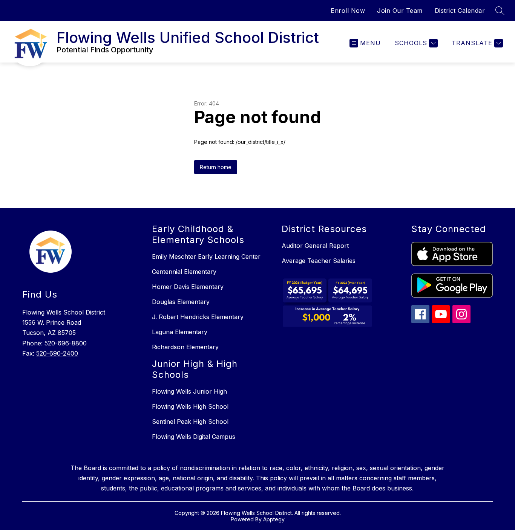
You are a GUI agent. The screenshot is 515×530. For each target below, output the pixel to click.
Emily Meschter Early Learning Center (206, 256)
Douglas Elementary (181, 301)
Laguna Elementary (179, 332)
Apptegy (274, 519)
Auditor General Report (315, 245)
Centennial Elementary (184, 271)
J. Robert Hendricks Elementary (198, 317)
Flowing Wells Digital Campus (193, 436)
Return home (215, 167)
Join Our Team (400, 10)
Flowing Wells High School (190, 406)
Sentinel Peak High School (190, 421)
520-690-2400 (57, 353)
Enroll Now (348, 10)
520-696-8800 (65, 343)
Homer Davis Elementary (188, 286)
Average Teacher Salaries (319, 260)
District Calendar (460, 10)
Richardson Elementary (185, 347)
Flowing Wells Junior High (189, 391)
